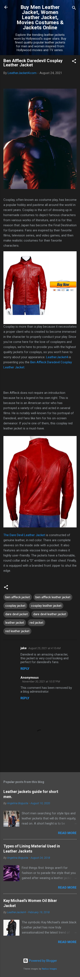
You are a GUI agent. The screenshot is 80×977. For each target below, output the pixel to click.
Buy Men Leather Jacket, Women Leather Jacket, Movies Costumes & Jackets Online (40, 17)
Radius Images (49, 968)
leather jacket (14, 623)
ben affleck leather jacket (52, 597)
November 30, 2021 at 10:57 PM (41, 681)
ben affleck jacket (17, 597)
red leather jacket (17, 631)
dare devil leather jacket (49, 614)
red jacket (36, 623)
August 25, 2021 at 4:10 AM (44, 648)
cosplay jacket (15, 606)
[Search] (74, 8)
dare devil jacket (16, 614)
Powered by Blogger (42, 961)
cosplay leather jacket (46, 606)
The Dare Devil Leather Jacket (24, 535)
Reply (24, 668)
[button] (74, 62)
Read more (67, 833)
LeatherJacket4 (57, 357)
